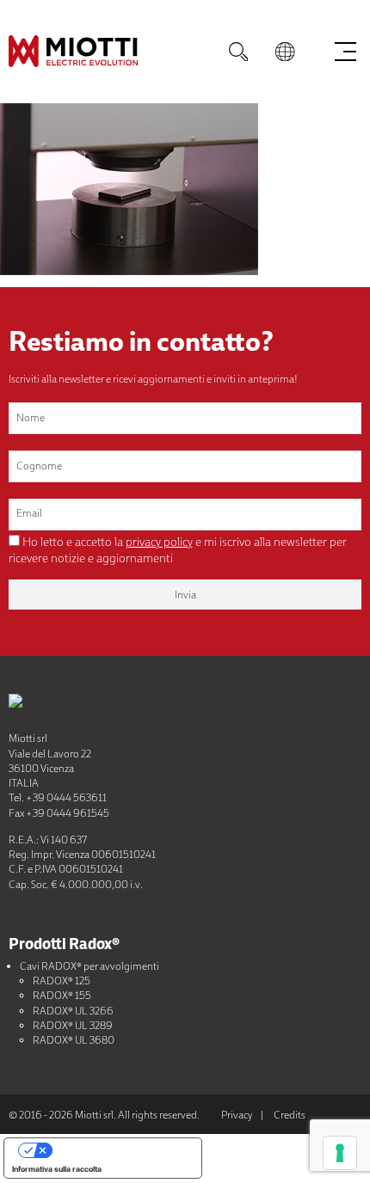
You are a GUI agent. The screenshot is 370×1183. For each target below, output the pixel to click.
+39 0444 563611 (66, 797)
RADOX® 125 (61, 980)
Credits (289, 1114)
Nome (30, 417)
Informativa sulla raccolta (57, 1169)
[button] (285, 51)
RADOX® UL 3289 (73, 1025)
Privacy (236, 1114)
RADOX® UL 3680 (73, 1040)
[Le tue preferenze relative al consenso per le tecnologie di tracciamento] (340, 1153)
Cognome (39, 465)
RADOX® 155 (62, 995)
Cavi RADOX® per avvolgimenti (89, 966)
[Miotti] (103, 51)
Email (29, 513)
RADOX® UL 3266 (73, 1010)
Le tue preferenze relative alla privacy (120, 1149)
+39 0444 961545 (67, 813)
